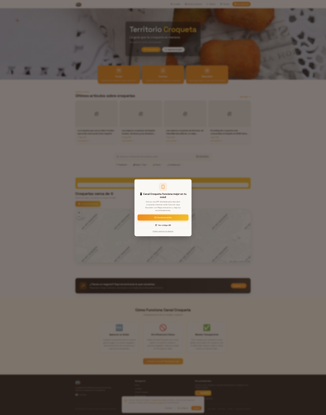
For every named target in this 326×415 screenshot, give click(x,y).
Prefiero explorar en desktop (163, 231)
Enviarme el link (165, 217)
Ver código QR (164, 225)
